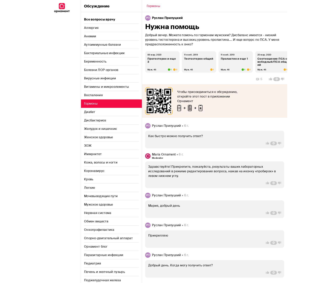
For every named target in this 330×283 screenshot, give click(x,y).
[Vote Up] (269, 79)
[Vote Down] (283, 79)
